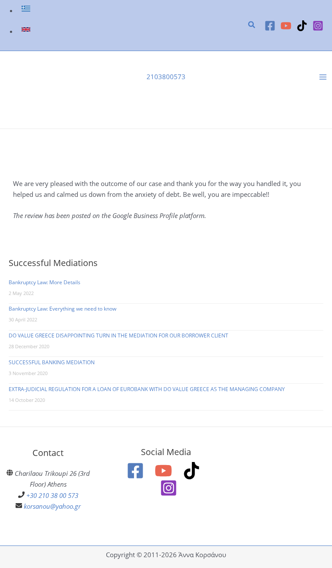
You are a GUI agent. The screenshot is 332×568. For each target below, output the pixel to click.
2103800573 (166, 76)
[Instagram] (318, 25)
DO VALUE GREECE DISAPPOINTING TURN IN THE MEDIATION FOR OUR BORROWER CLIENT (118, 335)
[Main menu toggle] (323, 77)
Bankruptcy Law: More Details (44, 282)
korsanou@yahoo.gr (52, 506)
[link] (27, 10)
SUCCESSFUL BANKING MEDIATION (52, 362)
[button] (252, 25)
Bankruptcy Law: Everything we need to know (62, 308)
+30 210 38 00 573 (52, 495)
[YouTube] (286, 25)
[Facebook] (270, 25)
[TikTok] (302, 25)
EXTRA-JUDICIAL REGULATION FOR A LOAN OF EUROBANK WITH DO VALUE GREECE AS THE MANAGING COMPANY (147, 389)
